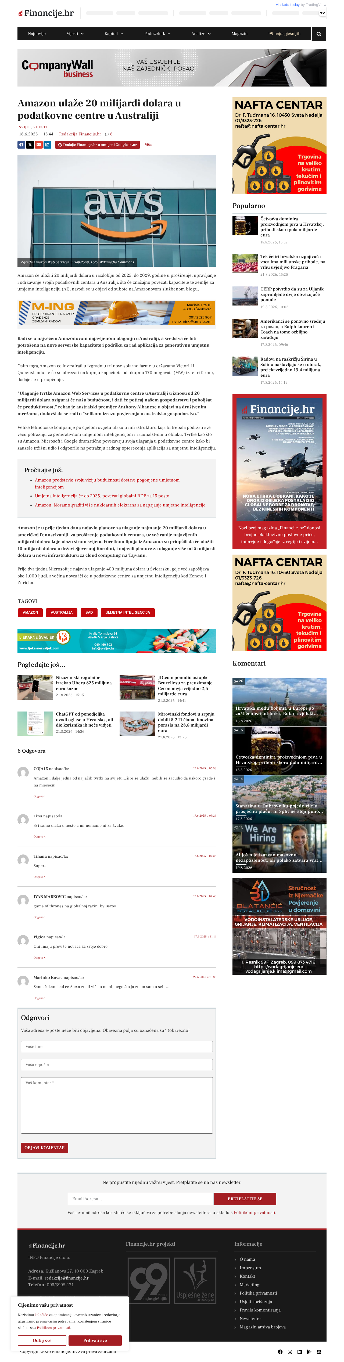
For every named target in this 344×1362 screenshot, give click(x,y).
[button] (21, 145)
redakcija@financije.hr (67, 1278)
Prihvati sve (95, 1340)
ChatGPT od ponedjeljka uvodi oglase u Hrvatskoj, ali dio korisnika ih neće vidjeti (84, 719)
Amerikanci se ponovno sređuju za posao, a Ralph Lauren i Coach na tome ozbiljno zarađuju (292, 329)
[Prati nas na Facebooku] (280, 1352)
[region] (70, 1323)
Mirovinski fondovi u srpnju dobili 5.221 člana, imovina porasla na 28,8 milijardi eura (186, 722)
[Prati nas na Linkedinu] (299, 1352)
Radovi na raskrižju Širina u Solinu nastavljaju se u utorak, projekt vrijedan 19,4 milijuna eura (290, 367)
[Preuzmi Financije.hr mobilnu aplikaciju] (309, 1352)
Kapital (111, 33)
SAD (89, 612)
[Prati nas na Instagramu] (290, 1352)
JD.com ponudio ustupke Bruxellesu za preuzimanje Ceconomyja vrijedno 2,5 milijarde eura (185, 686)
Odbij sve (42, 1340)
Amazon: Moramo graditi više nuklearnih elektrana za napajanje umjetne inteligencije (120, 505)
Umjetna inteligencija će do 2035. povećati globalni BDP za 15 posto (102, 496)
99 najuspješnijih (284, 33)
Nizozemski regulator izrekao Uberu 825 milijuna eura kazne (84, 683)
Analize (198, 33)
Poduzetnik (154, 33)
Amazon (30, 612)
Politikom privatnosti (53, 1327)
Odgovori (39, 796)
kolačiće (41, 1315)
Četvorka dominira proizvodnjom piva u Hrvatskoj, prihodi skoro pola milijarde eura (292, 227)
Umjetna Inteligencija (128, 612)
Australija (62, 612)
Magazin (240, 33)
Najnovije (37, 33)
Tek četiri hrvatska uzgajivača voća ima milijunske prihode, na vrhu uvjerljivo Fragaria (292, 262)
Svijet (25, 127)
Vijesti (72, 33)
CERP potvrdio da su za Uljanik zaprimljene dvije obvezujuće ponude (292, 294)
